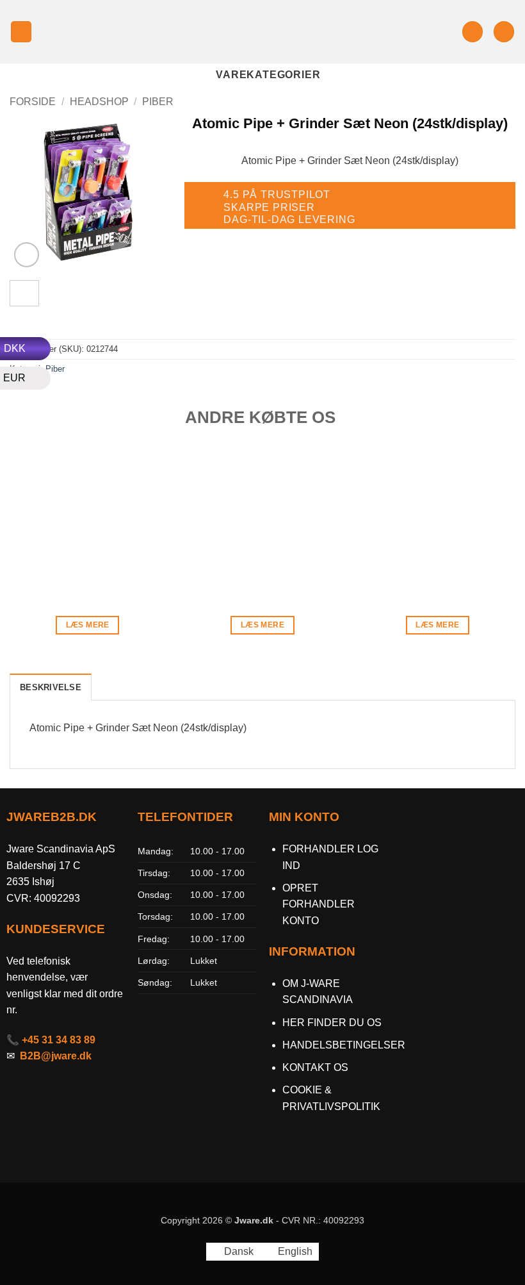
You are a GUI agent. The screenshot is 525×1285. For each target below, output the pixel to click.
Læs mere (87, 625)
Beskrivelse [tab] (50, 687)
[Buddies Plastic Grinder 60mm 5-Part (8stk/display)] (262, 517)
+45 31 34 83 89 (58, 1039)
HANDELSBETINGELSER (343, 1045)
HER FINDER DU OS (333, 1022)
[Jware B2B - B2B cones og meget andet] (262, 31)
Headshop (99, 101)
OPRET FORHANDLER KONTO (318, 904)
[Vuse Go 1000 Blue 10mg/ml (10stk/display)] (437, 517)
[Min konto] (472, 31)
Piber (158, 101)
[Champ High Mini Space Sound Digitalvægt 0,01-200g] (87, 517)
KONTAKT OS (315, 1067)
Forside (33, 101)
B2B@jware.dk (56, 1055)
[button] (21, 31)
